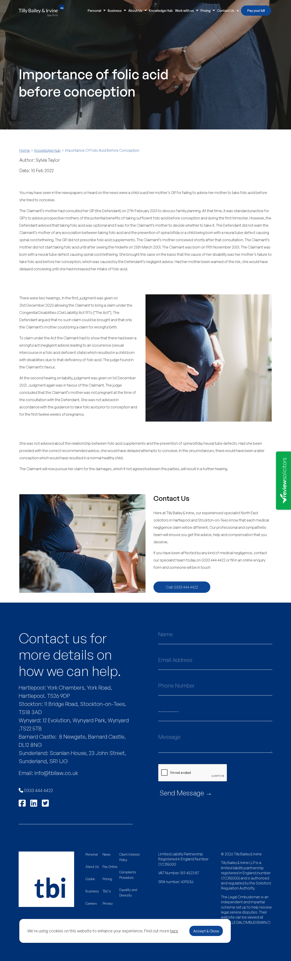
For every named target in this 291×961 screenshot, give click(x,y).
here (174, 930)
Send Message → (186, 793)
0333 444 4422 (38, 790)
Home (24, 150)
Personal (94, 10)
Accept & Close (206, 931)
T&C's (107, 891)
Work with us (184, 10)
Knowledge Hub (161, 10)
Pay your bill (256, 10)
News (106, 854)
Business (115, 10)
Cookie (90, 879)
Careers (91, 903)
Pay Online (110, 867)
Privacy (108, 903)
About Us (135, 10)
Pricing (206, 10)
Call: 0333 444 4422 (182, 587)
